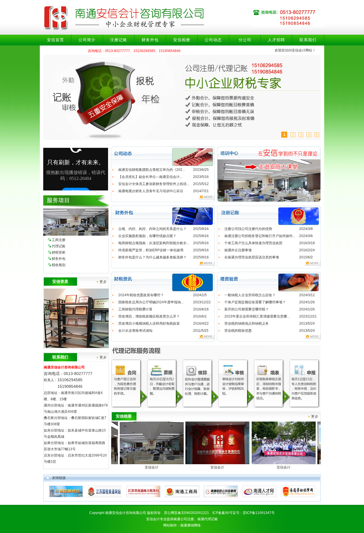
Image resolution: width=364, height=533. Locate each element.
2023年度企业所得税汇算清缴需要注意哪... (256, 316)
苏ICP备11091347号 (259, 513)
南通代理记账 (207, 519)
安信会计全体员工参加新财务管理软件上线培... (153, 184)
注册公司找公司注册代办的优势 (248, 229)
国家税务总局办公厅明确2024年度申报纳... (150, 302)
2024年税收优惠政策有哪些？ (141, 295)
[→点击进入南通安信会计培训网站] (269, 201)
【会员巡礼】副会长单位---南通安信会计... (150, 177)
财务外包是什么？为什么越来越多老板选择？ (152, 257)
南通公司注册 (183, 519)
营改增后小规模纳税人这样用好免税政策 (149, 323)
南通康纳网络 (190, 525)
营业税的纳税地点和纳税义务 (246, 323)
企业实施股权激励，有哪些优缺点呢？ (147, 236)
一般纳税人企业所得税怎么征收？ (250, 295)
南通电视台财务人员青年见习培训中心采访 (150, 191)
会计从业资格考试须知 (135, 331)
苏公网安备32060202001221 (186, 513)
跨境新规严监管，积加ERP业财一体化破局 (150, 250)
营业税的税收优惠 (238, 331)
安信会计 (129, 467)
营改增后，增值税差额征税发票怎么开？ (149, 316)
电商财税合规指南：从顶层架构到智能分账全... (153, 243)
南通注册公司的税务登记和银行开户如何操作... (259, 236)
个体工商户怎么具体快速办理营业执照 (253, 243)
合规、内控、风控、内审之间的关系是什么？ (152, 229)
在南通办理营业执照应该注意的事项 (251, 257)
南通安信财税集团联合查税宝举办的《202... (151, 170)
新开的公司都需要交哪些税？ (246, 309)
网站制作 (170, 525)
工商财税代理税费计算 (135, 309)
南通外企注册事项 (238, 250)
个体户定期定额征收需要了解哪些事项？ (255, 302)
